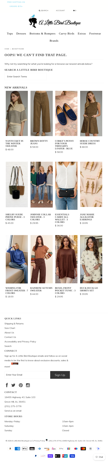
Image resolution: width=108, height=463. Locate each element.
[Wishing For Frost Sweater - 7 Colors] (17, 282)
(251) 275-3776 (55, 441)
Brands (54, 40)
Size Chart (9, 328)
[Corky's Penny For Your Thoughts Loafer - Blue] (66, 135)
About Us (9, 332)
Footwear (95, 33)
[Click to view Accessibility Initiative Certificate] (15, 366)
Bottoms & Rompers (43, 33)
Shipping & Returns (14, 323)
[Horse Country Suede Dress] (91, 135)
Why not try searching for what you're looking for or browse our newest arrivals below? (48, 63)
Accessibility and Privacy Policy (20, 341)
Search (44, 11)
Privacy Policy (39, 441)
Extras (82, 33)
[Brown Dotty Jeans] (42, 135)
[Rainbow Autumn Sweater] (42, 282)
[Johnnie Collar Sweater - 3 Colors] (42, 206)
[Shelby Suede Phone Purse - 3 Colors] (17, 206)
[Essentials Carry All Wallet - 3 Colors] (66, 209)
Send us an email (12, 410)
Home (6, 49)
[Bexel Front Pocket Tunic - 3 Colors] (66, 282)
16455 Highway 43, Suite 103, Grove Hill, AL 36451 (82, 441)
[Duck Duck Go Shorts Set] (91, 282)
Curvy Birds (66, 33)
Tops (10, 33)
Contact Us (10, 337)
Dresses (21, 33)
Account (60, 11)
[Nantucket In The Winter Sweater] (17, 135)
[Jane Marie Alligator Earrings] (91, 206)
